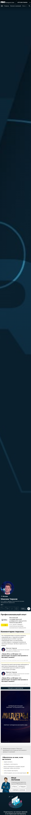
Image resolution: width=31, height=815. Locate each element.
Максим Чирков (11, 648)
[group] (6, 5)
